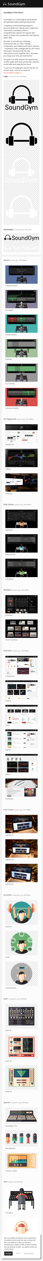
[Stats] (21, 714)
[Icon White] (21, 206)
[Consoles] (21, 1199)
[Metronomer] (21, 543)
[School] (21, 689)
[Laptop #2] (21, 848)
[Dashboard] (21, 433)
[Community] (21, 665)
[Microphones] (21, 1138)
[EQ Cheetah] (21, 372)
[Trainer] (21, 458)
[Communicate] (21, 973)
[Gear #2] (21, 1047)
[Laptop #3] (21, 873)
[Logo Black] (21, 98)
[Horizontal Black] (21, 238)
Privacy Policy (29, 1253)
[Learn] (21, 943)
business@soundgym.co (13, 73)
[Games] (21, 738)
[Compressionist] (21, 274)
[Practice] (21, 912)
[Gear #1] (21, 1016)
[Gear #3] (21, 1077)
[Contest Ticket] (21, 1161)
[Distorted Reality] (21, 397)
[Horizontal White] (21, 247)
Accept (8, 1253)
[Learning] (21, 1229)
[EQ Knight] (21, 299)
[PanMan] (21, 348)
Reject (18, 1253)
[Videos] (21, 763)
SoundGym (16, 4)
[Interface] (21, 482)
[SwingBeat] (21, 568)
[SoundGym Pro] (21, 1116)
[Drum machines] (21, 629)
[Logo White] (21, 170)
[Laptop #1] (21, 824)
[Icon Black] (21, 134)
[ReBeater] (21, 519)
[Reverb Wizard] (21, 323)
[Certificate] (21, 788)
